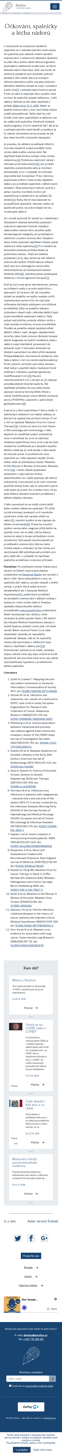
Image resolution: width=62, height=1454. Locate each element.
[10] (13, 469)
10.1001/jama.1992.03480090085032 (31, 846)
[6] (22, 273)
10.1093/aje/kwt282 (21, 766)
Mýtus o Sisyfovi (24, 980)
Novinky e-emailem (31, 1372)
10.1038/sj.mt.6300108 (23, 786)
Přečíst (28, 1007)
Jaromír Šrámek (47, 1221)
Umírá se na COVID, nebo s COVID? (36, 1028)
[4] (14, 199)
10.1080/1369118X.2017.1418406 (39, 691)
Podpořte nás (31, 1255)
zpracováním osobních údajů (39, 1386)
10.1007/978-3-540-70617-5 (26, 889)
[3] (37, 163)
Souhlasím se (32, 1386)
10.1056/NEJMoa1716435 (29, 865)
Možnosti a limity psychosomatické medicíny (24, 1162)
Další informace (42, 1449)
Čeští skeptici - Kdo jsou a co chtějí (36, 1104)
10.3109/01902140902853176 (27, 945)
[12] (43, 646)
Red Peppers (50, 1418)
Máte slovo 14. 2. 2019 (26, 105)
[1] (17, 89)
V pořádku (22, 1449)
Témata (28, 1267)
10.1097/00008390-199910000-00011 (31, 718)
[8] (24, 403)
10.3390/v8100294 (21, 905)
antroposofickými (31, 610)
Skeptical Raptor (32, 574)
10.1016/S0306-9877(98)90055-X (34, 925)
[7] (47, 277)
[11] (20, 594)
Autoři (28, 1276)
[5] (36, 246)
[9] (16, 426)
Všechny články (28, 1285)
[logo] (9, 6)
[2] (18, 159)
